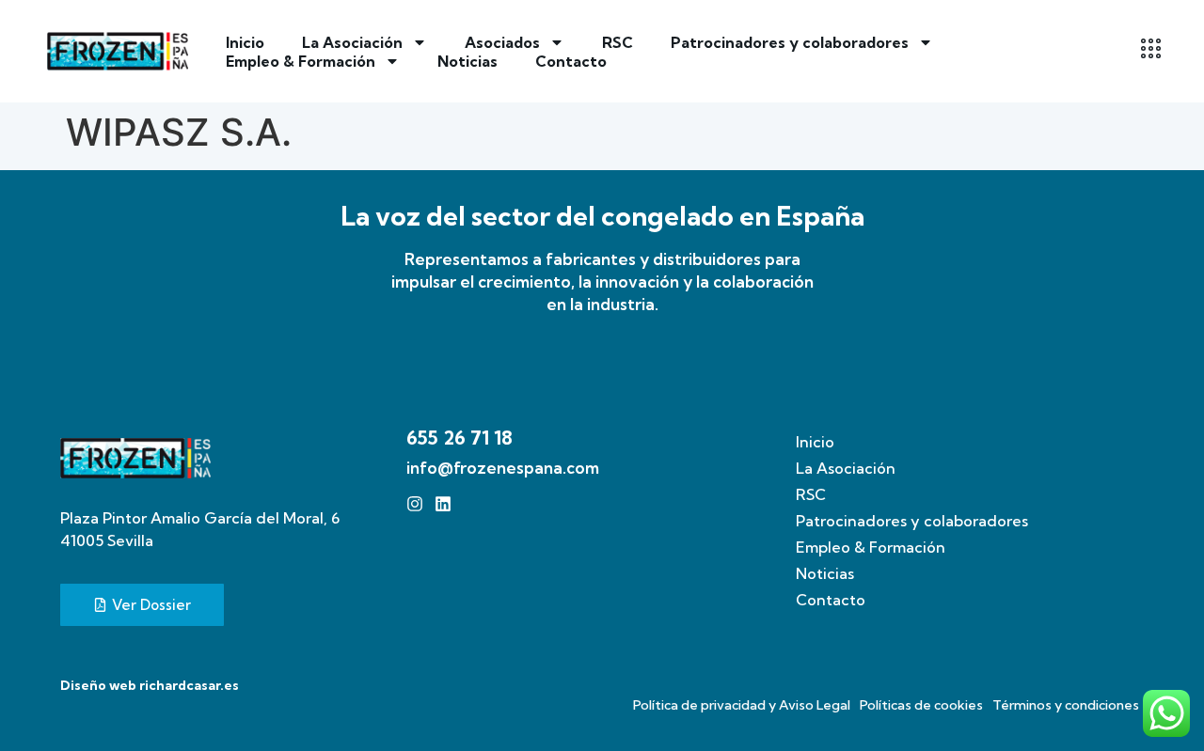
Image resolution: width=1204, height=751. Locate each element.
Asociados (502, 42)
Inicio (245, 42)
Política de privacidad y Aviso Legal (741, 704)
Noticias (467, 61)
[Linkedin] (443, 503)
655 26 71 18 (459, 437)
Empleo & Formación (300, 61)
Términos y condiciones (1065, 704)
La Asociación (352, 42)
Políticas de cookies (921, 704)
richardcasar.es (189, 685)
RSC (617, 42)
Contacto (571, 61)
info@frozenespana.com (502, 467)
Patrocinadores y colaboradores (790, 42)
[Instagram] (414, 503)
